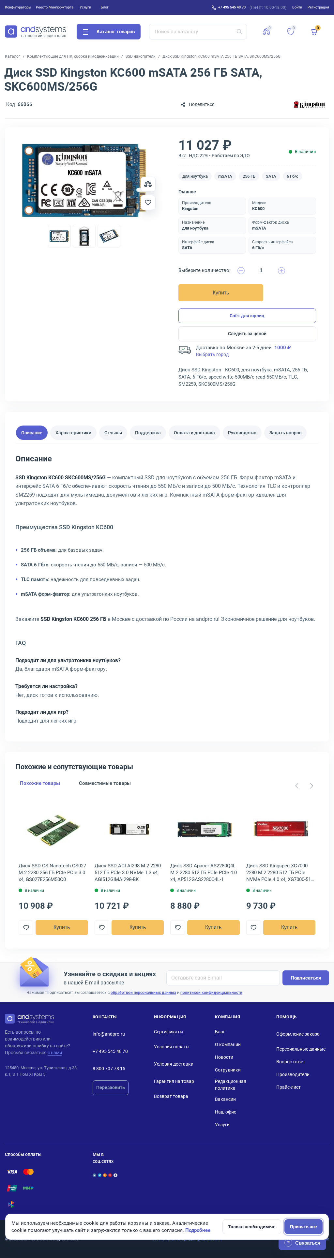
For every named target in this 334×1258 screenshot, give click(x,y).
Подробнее (197, 1230)
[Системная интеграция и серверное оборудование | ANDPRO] (35, 31)
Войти (297, 7)
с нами (55, 1052)
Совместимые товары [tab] (105, 783)
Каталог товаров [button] (116, 32)
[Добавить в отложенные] (148, 202)
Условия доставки (173, 1064)
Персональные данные (301, 1049)
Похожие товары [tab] (40, 783)
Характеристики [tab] (73, 432)
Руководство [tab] (242, 432)
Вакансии (225, 1099)
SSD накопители (141, 56)
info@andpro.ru (109, 1034)
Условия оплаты (172, 1046)
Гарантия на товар (174, 1081)
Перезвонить (110, 1087)
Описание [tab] (31, 432)
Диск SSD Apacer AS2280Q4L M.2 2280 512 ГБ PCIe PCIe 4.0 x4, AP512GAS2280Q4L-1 (203, 872)
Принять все (303, 1226)
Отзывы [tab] (113, 432)
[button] (266, 31)
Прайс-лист (288, 1087)
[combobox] (198, 31)
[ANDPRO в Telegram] (99, 1175)
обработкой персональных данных (143, 992)
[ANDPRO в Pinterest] (110, 1175)
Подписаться (306, 978)
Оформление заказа (298, 1034)
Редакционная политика (230, 1085)
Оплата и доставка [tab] (194, 432)
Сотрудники (228, 1069)
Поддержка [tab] (148, 432)
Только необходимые (252, 1226)
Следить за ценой (247, 333)
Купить (221, 292)
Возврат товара (171, 1096)
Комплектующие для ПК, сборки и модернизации (73, 56)
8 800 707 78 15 (109, 1068)
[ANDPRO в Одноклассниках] (105, 1175)
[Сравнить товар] (148, 184)
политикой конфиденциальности (211, 992)
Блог (105, 7)
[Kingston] (309, 104)
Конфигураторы (18, 7)
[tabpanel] (167, 592)
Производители (293, 1074)
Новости (224, 1057)
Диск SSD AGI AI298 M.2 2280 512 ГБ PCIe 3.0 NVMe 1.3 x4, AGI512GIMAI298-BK (128, 872)
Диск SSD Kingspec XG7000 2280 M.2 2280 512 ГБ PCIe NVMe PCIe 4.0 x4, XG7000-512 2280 (279, 873)
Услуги (85, 7)
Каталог (12, 56)
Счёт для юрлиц (247, 315)
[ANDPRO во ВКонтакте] (94, 1175)
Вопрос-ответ (290, 1061)
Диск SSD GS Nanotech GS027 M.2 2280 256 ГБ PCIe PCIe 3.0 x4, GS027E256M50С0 (52, 872)
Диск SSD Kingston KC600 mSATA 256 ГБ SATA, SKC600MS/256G (221, 56)
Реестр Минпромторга (54, 7)
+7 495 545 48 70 (232, 7)
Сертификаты (168, 1031)
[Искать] (239, 31)
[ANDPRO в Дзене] (115, 1175)
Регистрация (318, 7)
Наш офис (225, 1112)
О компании (228, 1044)
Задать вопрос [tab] (285, 432)
